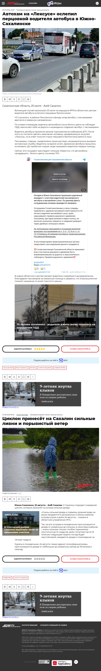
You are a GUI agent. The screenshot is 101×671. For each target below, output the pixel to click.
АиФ (19, 493)
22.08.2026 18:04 (8, 415)
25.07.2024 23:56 (8, 10)
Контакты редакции (29, 625)
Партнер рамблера (30, 662)
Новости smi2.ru (10, 407)
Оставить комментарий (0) (80, 349)
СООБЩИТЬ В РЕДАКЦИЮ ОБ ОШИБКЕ (53, 625)
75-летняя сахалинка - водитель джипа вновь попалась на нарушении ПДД (56, 326)
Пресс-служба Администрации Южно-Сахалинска (21, 93)
